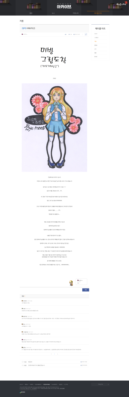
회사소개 (21, 384)
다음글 (25, 365)
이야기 (95, 33)
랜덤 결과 (30, 362)
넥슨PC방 (66, 384)
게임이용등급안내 (38, 384)
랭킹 (30, 13)
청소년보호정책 (54, 384)
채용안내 (26, 384)
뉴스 (53, 13)
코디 (95, 49)
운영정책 (60, 384)
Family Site (100, 384)
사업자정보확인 (62, 388)
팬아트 (95, 56)
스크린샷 (96, 37)
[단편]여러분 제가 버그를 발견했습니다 (36, 365)
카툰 (95, 41)
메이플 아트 (98, 13)
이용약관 (31, 384)
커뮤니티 (76, 13)
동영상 (95, 45)
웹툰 (95, 53)
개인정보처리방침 (46, 384)
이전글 (25, 362)
